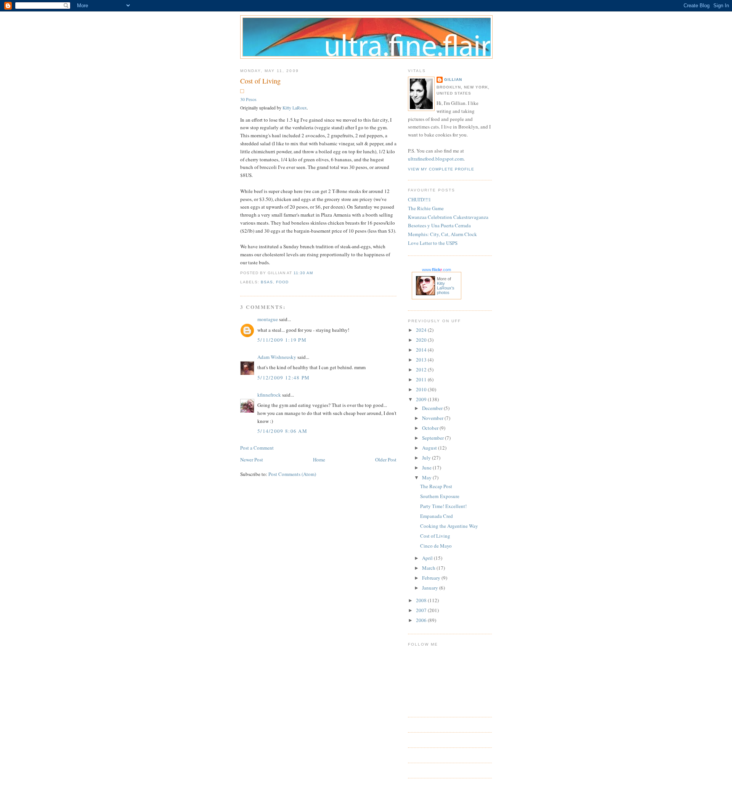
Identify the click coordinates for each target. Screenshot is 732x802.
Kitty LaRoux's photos (445, 288)
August (430, 447)
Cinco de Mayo (436, 545)
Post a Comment (257, 447)
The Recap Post (436, 486)
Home (319, 459)
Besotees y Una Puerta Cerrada (439, 225)
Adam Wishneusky (276, 357)
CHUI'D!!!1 (419, 199)
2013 (422, 359)
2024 (422, 329)
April (428, 557)
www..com (436, 269)
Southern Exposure (439, 496)
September (433, 437)
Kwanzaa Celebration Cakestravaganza (448, 217)
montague (267, 319)
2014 (422, 349)
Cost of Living (260, 80)
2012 (422, 369)
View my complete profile (441, 169)
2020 (422, 339)
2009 (422, 399)
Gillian (453, 79)
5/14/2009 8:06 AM (282, 431)
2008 (422, 600)
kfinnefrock (269, 394)
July (427, 457)
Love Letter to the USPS (433, 242)
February (431, 577)
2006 (422, 620)
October (431, 427)
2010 (422, 389)
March (429, 567)
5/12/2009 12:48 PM (283, 377)
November (433, 418)
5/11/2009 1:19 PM (282, 339)
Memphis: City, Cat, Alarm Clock (442, 234)
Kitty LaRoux (295, 108)
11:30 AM (303, 273)
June (427, 467)
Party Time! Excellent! (443, 506)
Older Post (385, 459)
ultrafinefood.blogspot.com (436, 158)
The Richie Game (426, 208)
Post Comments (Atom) (292, 474)
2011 (422, 379)
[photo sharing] (242, 91)
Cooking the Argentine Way (449, 525)
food (282, 282)
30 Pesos (248, 99)
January (430, 587)
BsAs (267, 282)
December (433, 408)
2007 (422, 610)
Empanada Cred (436, 516)
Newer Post (251, 459)
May (427, 477)
